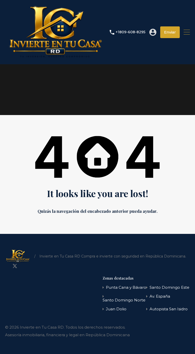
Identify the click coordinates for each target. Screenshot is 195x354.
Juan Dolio (116, 309)
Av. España (160, 296)
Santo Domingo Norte (124, 300)
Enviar (170, 32)
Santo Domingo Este (169, 287)
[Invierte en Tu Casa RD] (55, 58)
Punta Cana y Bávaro (126, 287)
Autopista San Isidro (169, 309)
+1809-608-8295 (130, 32)
